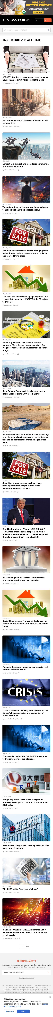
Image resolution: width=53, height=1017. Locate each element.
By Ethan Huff (6, 170)
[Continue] (48, 972)
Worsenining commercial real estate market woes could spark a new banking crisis (23, 578)
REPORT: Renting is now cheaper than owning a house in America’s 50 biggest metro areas (25, 78)
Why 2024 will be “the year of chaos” (20, 889)
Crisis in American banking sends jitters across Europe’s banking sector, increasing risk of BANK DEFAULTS (25, 713)
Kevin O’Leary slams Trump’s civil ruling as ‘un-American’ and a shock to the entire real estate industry (25, 623)
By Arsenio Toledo (8, 719)
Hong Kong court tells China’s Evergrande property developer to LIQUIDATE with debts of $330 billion (25, 802)
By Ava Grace (6, 305)
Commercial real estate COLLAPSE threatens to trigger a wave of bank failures (24, 757)
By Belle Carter (7, 397)
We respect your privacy (26, 978)
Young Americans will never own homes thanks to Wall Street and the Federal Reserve (25, 208)
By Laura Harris (7, 83)
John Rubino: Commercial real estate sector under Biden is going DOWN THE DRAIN (24, 392)
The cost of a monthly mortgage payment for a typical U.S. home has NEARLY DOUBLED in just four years (25, 299)
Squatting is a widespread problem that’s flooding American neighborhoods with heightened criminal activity (22, 486)
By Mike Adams (7, 938)
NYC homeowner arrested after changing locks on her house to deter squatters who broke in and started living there (25, 253)
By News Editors (7, 126)
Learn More (10, 1011)
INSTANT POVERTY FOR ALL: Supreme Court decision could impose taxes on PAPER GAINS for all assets (24, 932)
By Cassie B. (6, 259)
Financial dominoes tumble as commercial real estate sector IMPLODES (25, 668)
